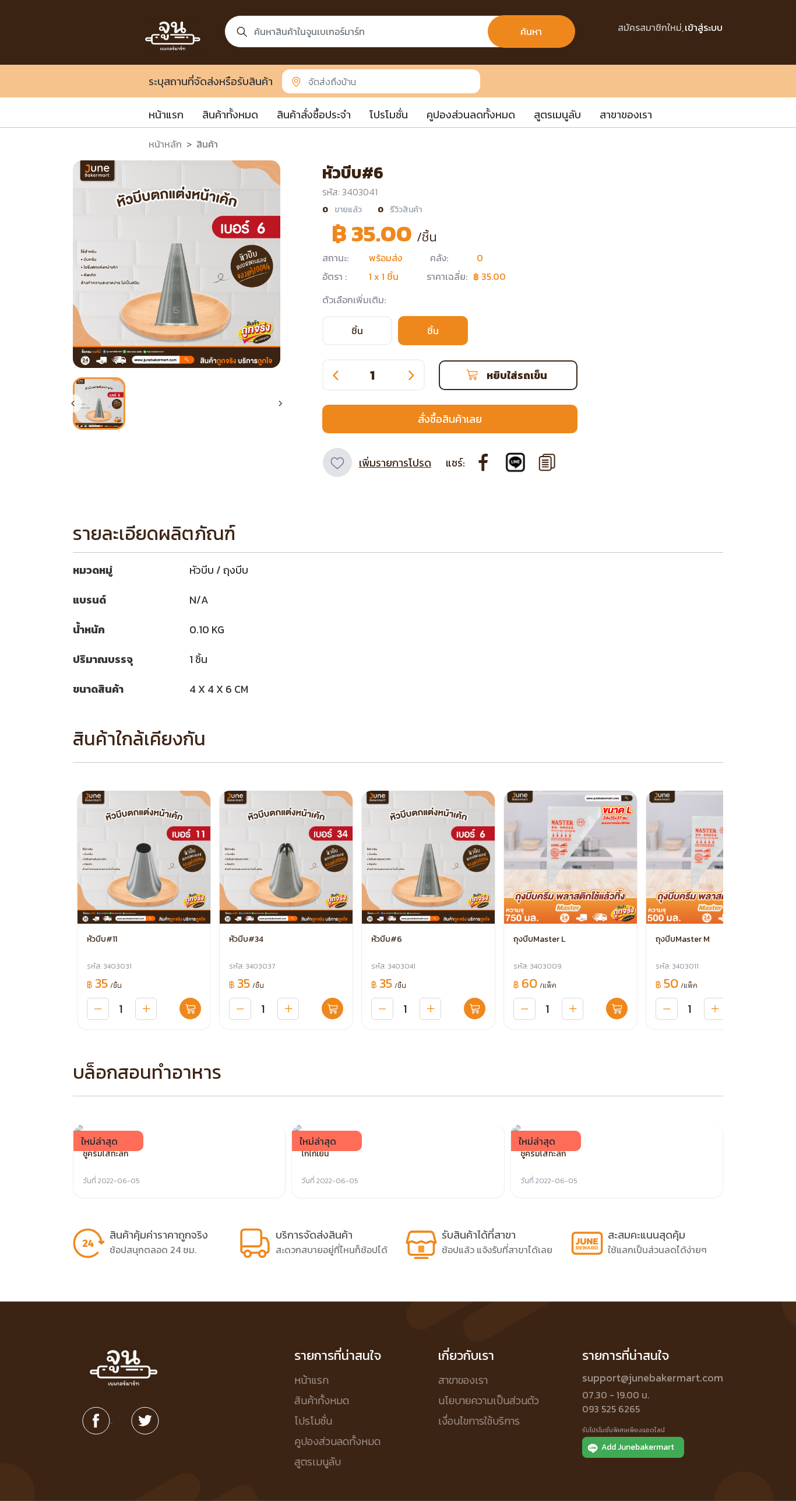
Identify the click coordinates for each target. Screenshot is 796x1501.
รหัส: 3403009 (537, 966)
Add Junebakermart (637, 1447)
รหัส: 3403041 (393, 966)
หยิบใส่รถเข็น (517, 375)
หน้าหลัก (165, 144)
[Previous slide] (73, 403)
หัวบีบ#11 (102, 939)
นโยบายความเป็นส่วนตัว (488, 1400)
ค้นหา (531, 31)
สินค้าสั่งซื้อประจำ (314, 114)
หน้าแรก (166, 114)
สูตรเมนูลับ (557, 114)
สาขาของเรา (626, 114)
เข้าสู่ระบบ (704, 27)
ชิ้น (357, 331)
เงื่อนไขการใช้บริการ (479, 1421)
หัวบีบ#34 (246, 939)
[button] (99, 403)
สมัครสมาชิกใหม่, (651, 27)
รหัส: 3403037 (252, 966)
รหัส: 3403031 (109, 966)
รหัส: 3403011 (677, 966)
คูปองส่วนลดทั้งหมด (471, 114)
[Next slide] (280, 403)
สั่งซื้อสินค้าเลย (450, 419)
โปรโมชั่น (388, 114)
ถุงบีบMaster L (539, 939)
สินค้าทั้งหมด (230, 114)
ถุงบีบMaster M (683, 939)
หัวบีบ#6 (386, 939)
